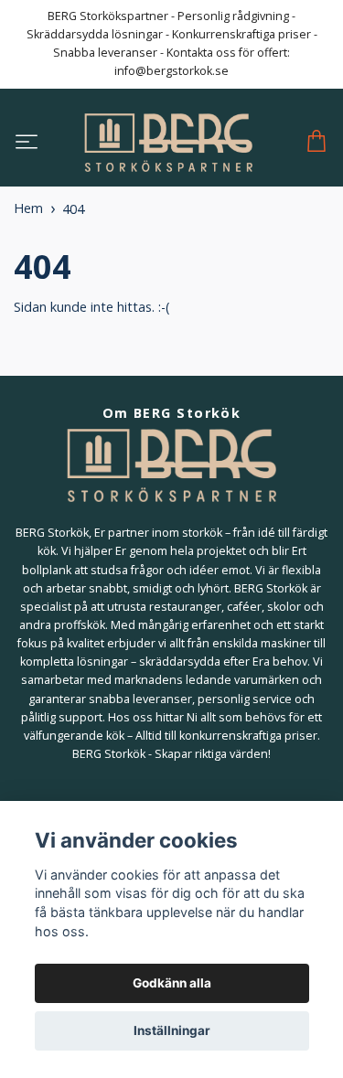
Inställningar (172, 1030)
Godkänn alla (172, 983)
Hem (28, 208)
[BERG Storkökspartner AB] (168, 142)
